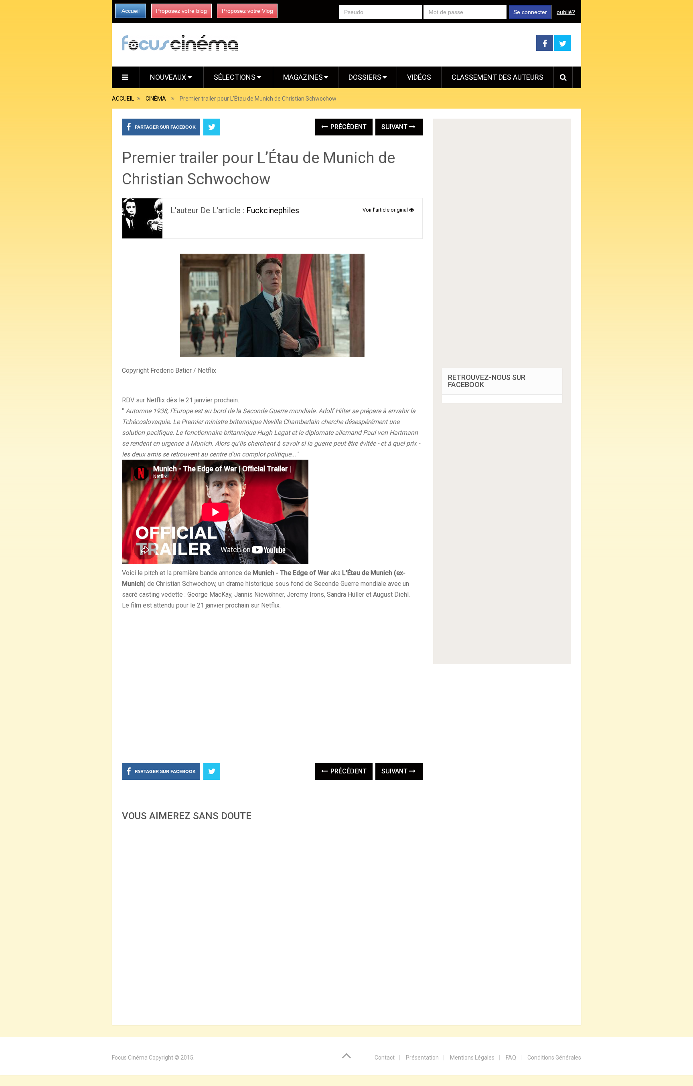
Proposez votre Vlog (247, 11)
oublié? (566, 12)
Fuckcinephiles (272, 210)
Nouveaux (169, 77)
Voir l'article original (386, 210)
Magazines (303, 77)
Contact (385, 1057)
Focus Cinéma (130, 1057)
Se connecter (530, 12)
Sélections (235, 77)
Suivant (395, 127)
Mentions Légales (472, 1057)
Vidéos (419, 77)
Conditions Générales (554, 1057)
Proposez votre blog (181, 11)
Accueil (131, 11)
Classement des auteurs (497, 77)
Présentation (422, 1057)
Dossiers (365, 77)
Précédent (348, 127)
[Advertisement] (272, 921)
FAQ (511, 1057)
